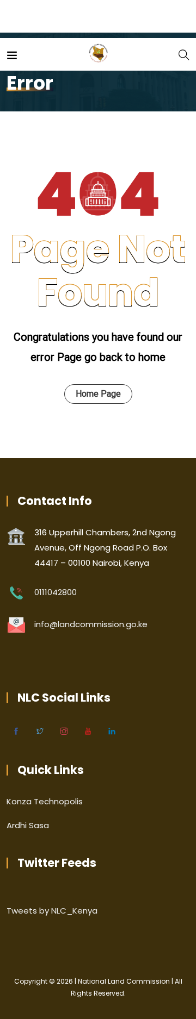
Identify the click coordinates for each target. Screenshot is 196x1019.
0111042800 (55, 592)
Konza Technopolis (45, 801)
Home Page (98, 394)
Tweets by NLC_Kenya (52, 910)
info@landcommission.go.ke (91, 624)
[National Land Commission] (98, 54)
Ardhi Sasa (28, 825)
